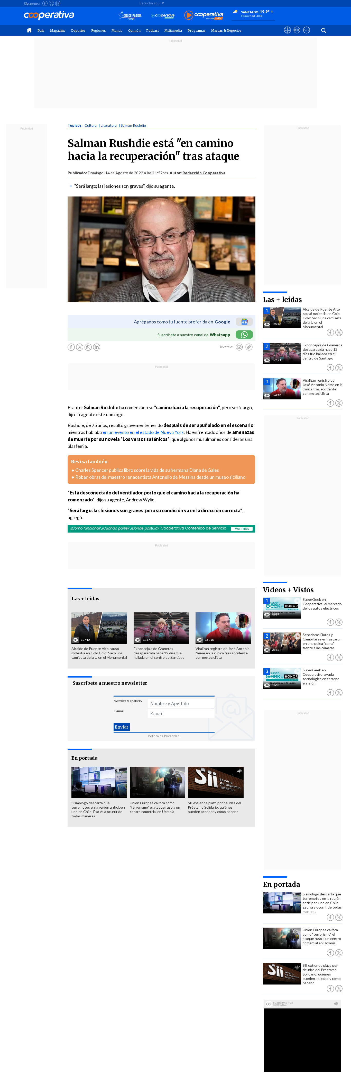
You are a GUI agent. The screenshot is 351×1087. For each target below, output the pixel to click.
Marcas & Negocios (226, 30)
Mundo (117, 30)
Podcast (152, 30)
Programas (197, 30)
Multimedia (173, 30)
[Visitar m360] (296, 34)
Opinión (134, 30)
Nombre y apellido (128, 701)
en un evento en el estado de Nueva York (143, 432)
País (41, 30)
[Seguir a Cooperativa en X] (51, 3)
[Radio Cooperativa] (203, 16)
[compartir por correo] (239, 347)
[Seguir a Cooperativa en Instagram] (57, 3)
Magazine (58, 30)
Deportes (78, 30)
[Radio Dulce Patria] (130, 15)
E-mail (119, 711)
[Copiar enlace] (249, 347)
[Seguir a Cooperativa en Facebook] (45, 3)
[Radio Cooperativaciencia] (163, 15)
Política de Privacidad (164, 736)
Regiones (98, 30)
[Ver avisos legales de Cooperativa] (287, 34)
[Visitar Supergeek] (306, 34)
